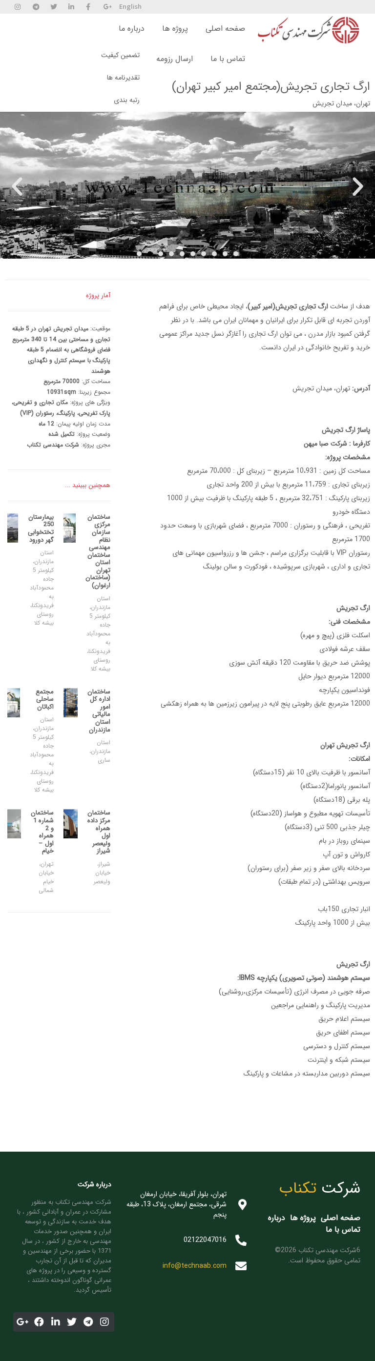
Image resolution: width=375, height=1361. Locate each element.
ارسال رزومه (174, 59)
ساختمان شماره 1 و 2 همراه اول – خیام (42, 832)
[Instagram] (104, 1322)
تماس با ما (227, 59)
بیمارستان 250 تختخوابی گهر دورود (41, 528)
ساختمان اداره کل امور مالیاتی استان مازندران (98, 711)
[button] (139, 253)
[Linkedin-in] (55, 1322)
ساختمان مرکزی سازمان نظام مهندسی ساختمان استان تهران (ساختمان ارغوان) (97, 551)
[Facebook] (39, 1322)
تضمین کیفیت (120, 55)
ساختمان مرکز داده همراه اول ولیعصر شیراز (98, 832)
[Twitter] (72, 1322)
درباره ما (132, 28)
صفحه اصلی (225, 28)
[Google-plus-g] (23, 1322)
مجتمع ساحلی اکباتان (45, 699)
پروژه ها (175, 28)
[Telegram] (88, 1322)
